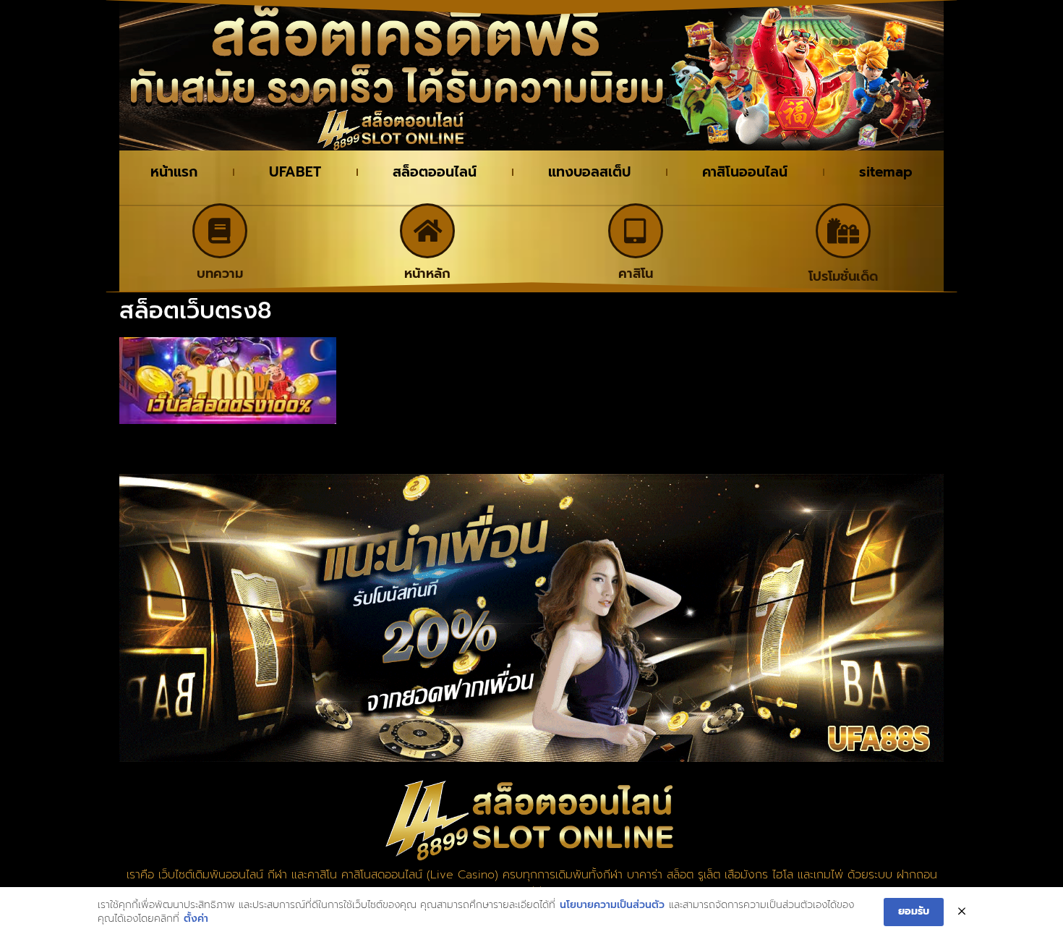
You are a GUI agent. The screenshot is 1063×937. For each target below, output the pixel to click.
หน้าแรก (173, 171)
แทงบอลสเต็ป (589, 171)
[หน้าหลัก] (427, 230)
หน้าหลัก (427, 273)
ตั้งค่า (196, 919)
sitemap (886, 171)
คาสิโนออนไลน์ (744, 171)
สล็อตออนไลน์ (435, 171)
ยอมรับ (913, 911)
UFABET (295, 171)
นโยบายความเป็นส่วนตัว (612, 905)
